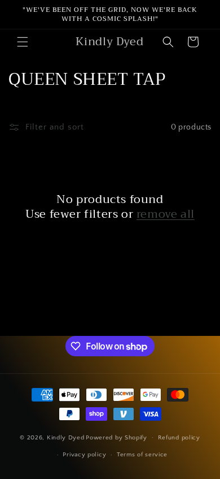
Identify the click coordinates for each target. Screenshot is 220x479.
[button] (22, 41)
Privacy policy (84, 454)
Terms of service (142, 454)
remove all (166, 214)
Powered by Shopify (116, 437)
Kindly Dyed (66, 437)
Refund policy (179, 437)
